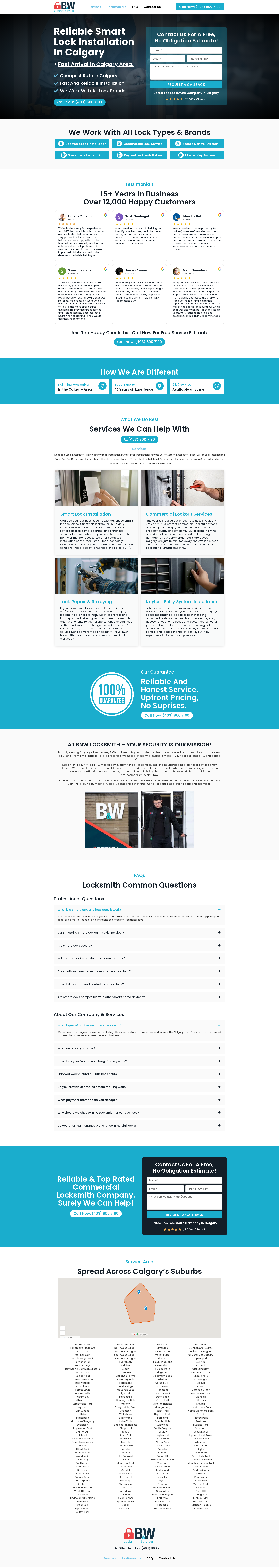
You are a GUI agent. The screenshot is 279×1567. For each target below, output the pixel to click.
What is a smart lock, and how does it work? (89, 910)
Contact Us (152, 7)
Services (95, 7)
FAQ (135, 7)
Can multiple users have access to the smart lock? (94, 971)
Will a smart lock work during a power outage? (91, 958)
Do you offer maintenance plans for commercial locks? (97, 1126)
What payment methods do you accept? (87, 1100)
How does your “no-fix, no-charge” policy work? (92, 1061)
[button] (139, 910)
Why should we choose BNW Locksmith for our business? (98, 1113)
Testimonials (116, 7)
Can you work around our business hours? (88, 1074)
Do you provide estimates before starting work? (92, 1087)
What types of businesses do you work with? (90, 1025)
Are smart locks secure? (75, 946)
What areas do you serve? (77, 1048)
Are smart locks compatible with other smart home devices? (101, 997)
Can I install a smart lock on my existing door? (91, 933)
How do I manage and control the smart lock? (91, 984)
